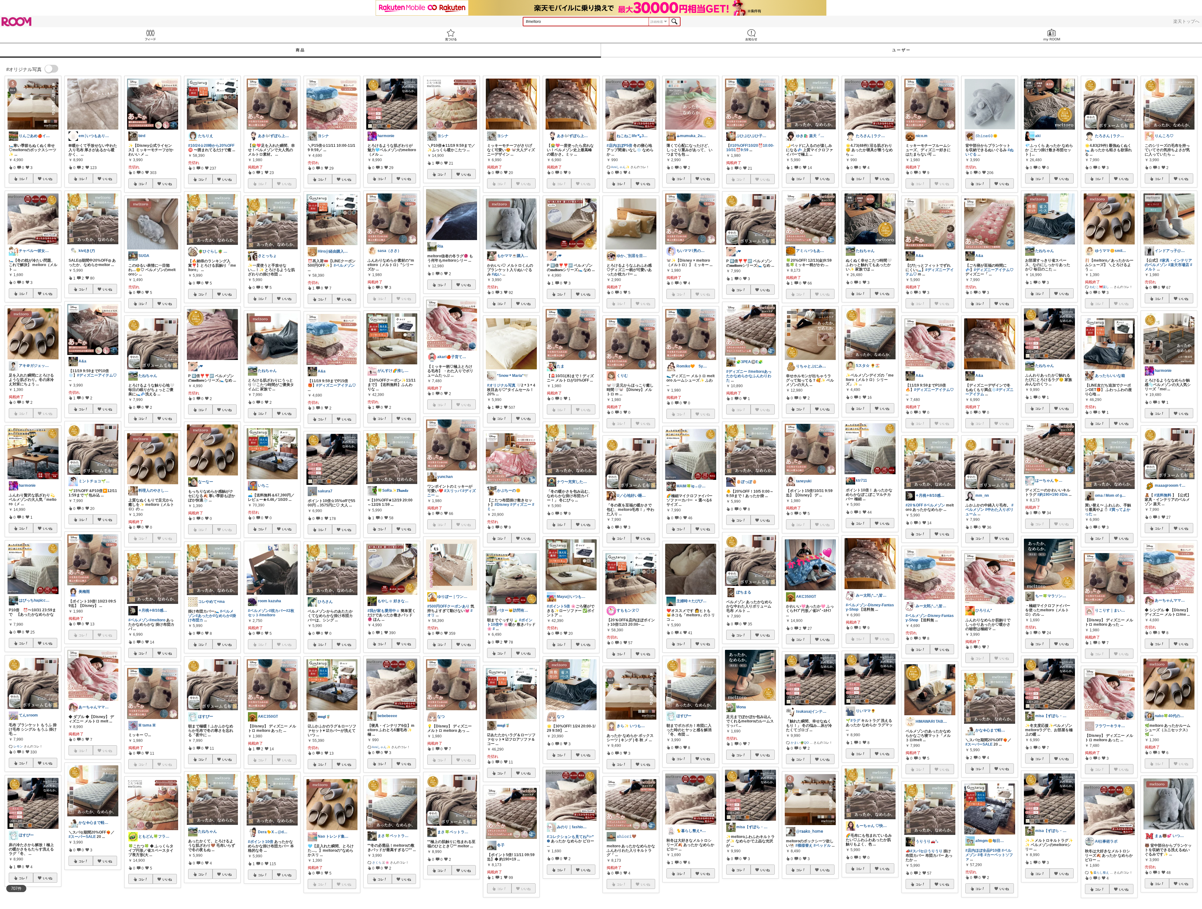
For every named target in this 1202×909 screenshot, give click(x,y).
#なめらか (221, 616)
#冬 (981, 855)
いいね (47, 178)
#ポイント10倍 (260, 842)
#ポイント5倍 (558, 606)
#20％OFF (914, 505)
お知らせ (751, 35)
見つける (450, 35)
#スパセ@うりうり (926, 851)
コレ (22, 178)
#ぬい (496, 274)
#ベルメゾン (138, 620)
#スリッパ (452, 491)
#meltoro (157, 620)
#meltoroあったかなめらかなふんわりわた (749, 376)
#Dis (1064, 494)
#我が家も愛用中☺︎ (383, 611)
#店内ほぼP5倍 (619, 145)
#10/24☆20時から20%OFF (211, 145)
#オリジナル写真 (501, 385)
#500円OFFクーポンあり (448, 606)
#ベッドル (822, 845)
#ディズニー (520, 504)
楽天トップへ (1186, 21)
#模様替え (804, 845)
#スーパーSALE (82, 837)
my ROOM (1052, 35)
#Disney (502, 504)
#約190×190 (1048, 494)
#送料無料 (1162, 495)
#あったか (204, 616)
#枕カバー (277, 611)
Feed (150, 35)
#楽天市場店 (1178, 265)
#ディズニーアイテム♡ (97, 375)
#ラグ (855, 720)
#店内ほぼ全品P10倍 (983, 850)
